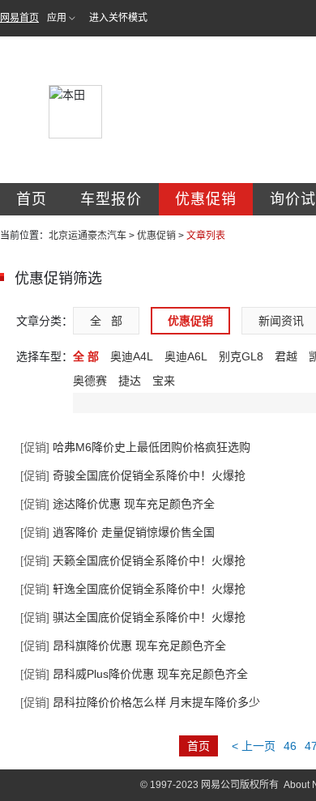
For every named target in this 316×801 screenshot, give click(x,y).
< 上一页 (253, 745)
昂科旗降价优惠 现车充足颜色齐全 (123, 645)
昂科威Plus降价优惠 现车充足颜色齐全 (134, 673)
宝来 (163, 380)
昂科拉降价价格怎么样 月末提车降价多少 (140, 702)
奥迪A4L (131, 356)
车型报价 (111, 199)
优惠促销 (206, 199)
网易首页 (19, 17)
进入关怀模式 (118, 17)
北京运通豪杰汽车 (87, 235)
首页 (31, 199)
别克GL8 (241, 356)
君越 (286, 356)
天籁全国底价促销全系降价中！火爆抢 (133, 560)
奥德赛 (90, 380)
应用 (56, 17)
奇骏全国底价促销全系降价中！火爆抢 (133, 475)
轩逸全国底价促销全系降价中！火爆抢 (133, 588)
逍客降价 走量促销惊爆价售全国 (117, 532)
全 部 (106, 320)
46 (290, 745)
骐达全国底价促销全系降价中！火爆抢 (133, 617)
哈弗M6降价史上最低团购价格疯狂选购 (135, 447)
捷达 (129, 380)
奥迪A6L (185, 356)
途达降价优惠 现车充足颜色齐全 (117, 503)
